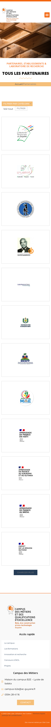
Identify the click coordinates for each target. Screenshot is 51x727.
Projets (7, 666)
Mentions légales (39, 714)
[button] (47, 14)
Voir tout (8, 109)
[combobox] (17, 103)
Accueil (19, 84)
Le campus (9, 643)
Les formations (11, 649)
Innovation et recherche (15, 654)
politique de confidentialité (12, 715)
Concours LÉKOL (12, 660)
